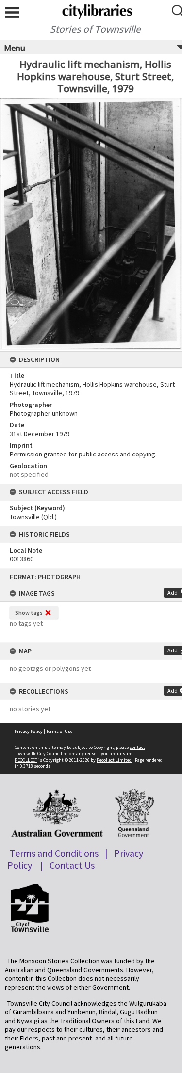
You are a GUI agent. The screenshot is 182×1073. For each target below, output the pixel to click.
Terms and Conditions (54, 853)
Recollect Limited (114, 760)
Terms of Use (59, 731)
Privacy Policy (29, 731)
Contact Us (72, 865)
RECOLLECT (26, 760)
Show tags (29, 612)
